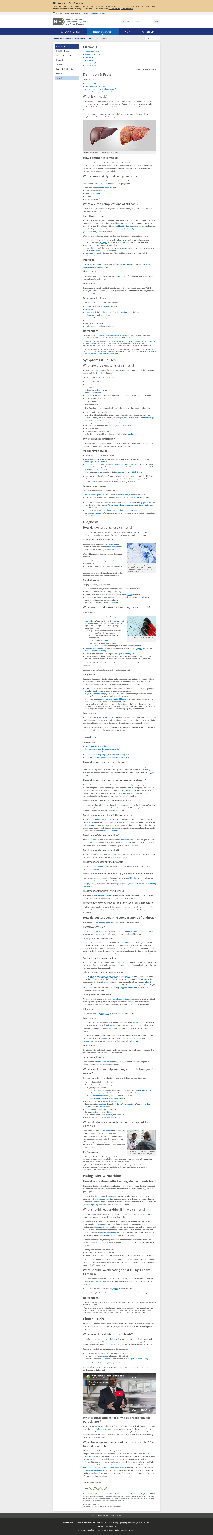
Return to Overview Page (145, 69)
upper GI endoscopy (129, 988)
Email (101, 1488)
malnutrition (105, 315)
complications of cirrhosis (108, 922)
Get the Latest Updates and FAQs (121, 9)
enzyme (116, 621)
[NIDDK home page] (69, 21)
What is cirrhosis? (92, 84)
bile (125, 312)
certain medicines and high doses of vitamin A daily (118, 510)
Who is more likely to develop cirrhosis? (100, 89)
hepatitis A (102, 1104)
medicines (105, 831)
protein (102, 1227)
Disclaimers (112, 1523)
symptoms (112, 544)
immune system (126, 495)
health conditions (113, 547)
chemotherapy (88, 1041)
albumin (92, 646)
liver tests (89, 621)
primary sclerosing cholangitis (97, 500)
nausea (87, 393)
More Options (105, 1488)
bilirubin (104, 641)
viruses (102, 1281)
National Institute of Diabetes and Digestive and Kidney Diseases (129, 1494)
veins (94, 248)
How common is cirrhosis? (95, 86)
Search (156, 22)
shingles (103, 1106)
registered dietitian (142, 1214)
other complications (105, 1062)
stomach (130, 229)
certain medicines (129, 791)
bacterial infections (123, 264)
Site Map (100, 1526)
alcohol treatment (114, 811)
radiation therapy (130, 1038)
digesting (94, 1205)
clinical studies (115, 1339)
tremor (114, 603)
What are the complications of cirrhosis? (100, 92)
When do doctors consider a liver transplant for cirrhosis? (107, 757)
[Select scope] (123, 21)
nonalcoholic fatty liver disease (122, 465)
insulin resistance (92, 326)
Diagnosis (60, 60)
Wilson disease (113, 505)
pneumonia (98, 267)
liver (112, 101)
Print (90, 1488)
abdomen (105, 240)
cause (85, 184)
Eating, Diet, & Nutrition (65, 69)
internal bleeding (97, 250)
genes (93, 482)
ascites (124, 240)
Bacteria (94, 1281)
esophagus (119, 248)
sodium (115, 1288)
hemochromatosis (127, 505)
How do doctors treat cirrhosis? (97, 746)
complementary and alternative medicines (105, 1098)
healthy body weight (112, 1118)
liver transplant (89, 294)
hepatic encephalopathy (122, 999)
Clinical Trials (61, 73)
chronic (99, 472)
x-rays (124, 696)
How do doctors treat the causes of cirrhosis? (102, 749)
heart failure (96, 513)
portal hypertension (101, 931)
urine (109, 431)
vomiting (97, 393)
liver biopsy (108, 717)
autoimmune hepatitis (93, 495)
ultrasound (89, 689)
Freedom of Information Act (85, 1523)
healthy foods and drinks (102, 1112)
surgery (114, 831)
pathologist (87, 730)
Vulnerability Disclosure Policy (138, 1523)
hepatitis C (121, 472)
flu (118, 1104)
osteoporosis (108, 307)
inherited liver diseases (103, 895)
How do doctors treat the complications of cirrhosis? (105, 752)
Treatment (60, 64)
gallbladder (87, 232)
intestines (138, 229)
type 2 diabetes (95, 193)
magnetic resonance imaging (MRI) (98, 694)
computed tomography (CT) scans (113, 699)
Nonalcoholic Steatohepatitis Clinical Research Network (104, 1468)
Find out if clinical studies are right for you (99, 1363)
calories (143, 1224)
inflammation (88, 825)
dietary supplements (97, 1096)
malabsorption (91, 315)
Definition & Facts (62, 51)
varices (127, 976)
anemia (139, 648)
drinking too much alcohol (95, 462)
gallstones (89, 309)
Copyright (122, 1523)
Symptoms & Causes (63, 55)
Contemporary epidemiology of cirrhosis (111, 335)
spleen (145, 229)
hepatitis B (132, 472)
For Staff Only (111, 1526)
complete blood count (93, 648)
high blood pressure (126, 226)
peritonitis (103, 242)
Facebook (94, 1488)
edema (120, 245)
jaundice (130, 434)
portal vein (143, 226)
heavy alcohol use (105, 188)
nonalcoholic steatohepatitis (94, 1470)
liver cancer (118, 276)
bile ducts (103, 312)
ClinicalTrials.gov (100, 1429)
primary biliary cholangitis (140, 498)
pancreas (99, 232)
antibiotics (104, 1013)
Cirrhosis (60, 46)
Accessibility (101, 1523)
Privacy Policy (68, 1523)
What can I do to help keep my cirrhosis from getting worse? (108, 755)
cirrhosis (125, 370)
